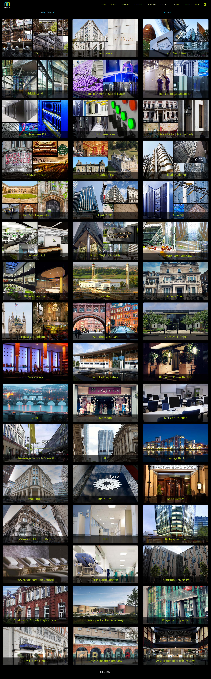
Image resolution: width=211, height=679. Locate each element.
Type (50, 13)
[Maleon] (7, 5)
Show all (168, 13)
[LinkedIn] (205, 5)
